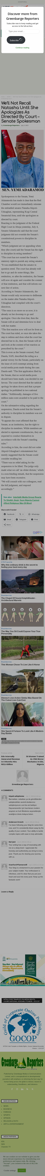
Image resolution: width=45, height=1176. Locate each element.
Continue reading (22, 48)
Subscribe (14, 40)
